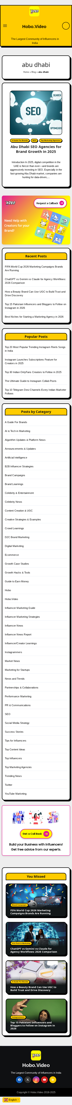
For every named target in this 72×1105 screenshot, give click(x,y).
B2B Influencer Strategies (19, 466)
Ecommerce (12, 554)
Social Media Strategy (17, 722)
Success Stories (14, 731)
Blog (33, 72)
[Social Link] (19, 1079)
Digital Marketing (14, 546)
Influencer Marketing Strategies (22, 616)
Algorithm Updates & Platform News (25, 439)
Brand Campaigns (15, 475)
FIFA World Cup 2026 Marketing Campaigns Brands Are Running (30, 912)
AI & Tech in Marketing (17, 431)
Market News (12, 661)
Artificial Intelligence (16, 457)
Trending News (13, 776)
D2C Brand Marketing (17, 537)
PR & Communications (18, 705)
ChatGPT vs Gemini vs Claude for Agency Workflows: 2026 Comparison (33, 950)
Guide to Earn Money (17, 581)
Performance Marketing (18, 696)
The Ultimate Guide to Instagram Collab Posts (30, 381)
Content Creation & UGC (19, 510)
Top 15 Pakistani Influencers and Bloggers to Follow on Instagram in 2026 (32, 1025)
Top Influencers (13, 758)
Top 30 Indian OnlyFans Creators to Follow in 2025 (33, 372)
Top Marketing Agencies (50, 140)
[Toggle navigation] (5, 26)
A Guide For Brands (20, 140)
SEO (34, 140)
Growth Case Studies (17, 563)
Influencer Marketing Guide (20, 607)
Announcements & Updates (20, 448)
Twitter (8, 784)
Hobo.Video (34, 26)
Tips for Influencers (15, 740)
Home (26, 72)
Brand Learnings (14, 484)
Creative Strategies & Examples (23, 519)
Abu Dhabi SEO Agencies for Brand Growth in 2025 (36, 149)
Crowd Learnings (14, 528)
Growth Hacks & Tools (17, 572)
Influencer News (14, 625)
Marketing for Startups (17, 669)
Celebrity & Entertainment (19, 493)
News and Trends (15, 678)
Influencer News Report (18, 634)
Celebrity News (13, 501)
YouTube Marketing (15, 793)
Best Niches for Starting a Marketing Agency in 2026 (34, 316)
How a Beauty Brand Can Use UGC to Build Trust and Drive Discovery (33, 988)
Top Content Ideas (15, 749)
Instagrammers (13, 652)
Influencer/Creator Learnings (21, 643)
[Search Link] (66, 26)
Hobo (8, 590)
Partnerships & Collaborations (21, 687)
